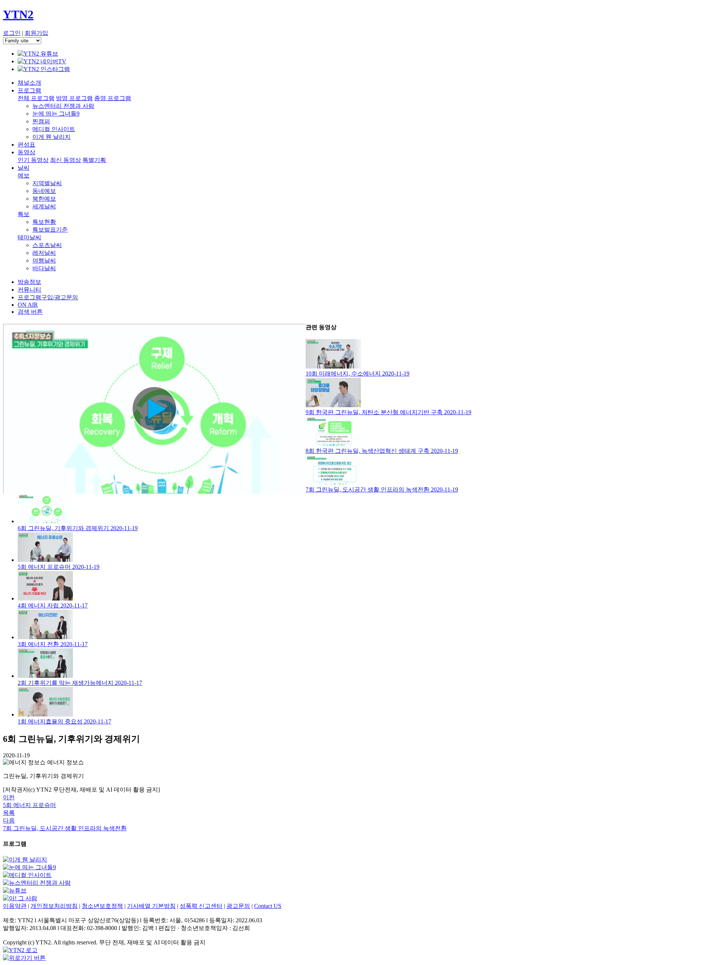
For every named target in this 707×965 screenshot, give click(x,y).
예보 (23, 175)
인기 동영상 (33, 160)
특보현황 (44, 222)
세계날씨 (44, 206)
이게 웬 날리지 (51, 137)
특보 (23, 214)
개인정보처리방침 (54, 906)
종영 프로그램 (112, 98)
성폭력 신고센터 (201, 906)
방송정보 (29, 282)
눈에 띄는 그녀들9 (56, 113)
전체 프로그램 (36, 98)
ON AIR (28, 305)
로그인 (12, 33)
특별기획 (94, 160)
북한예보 (44, 199)
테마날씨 (29, 237)
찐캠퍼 (41, 121)
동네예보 (44, 191)
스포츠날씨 (47, 245)
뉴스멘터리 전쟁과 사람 (63, 106)
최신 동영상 (65, 160)
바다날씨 (44, 268)
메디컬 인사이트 (53, 129)
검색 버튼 (30, 312)
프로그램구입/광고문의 (48, 297)
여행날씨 (44, 260)
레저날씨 (44, 253)
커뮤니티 (29, 289)
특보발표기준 (50, 229)
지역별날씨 (47, 183)
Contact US (267, 906)
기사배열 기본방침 (151, 906)
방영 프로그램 (74, 98)
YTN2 (18, 14)
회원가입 (36, 33)
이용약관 (15, 906)
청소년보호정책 (102, 906)
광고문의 (238, 906)
